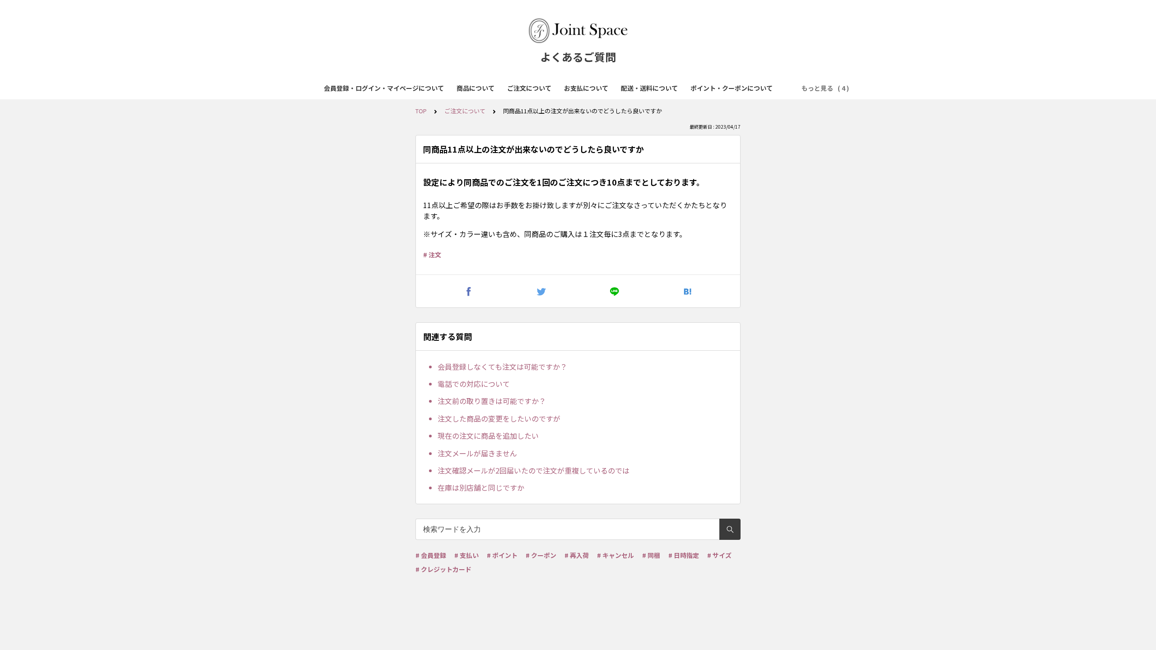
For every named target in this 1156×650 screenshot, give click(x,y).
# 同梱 (651, 555)
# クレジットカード (443, 569)
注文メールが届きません (477, 453)
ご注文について (529, 88)
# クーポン (541, 555)
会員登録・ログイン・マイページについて (384, 88)
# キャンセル (615, 555)
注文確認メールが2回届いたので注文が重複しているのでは (533, 470)
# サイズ (719, 555)
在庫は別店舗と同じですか (481, 487)
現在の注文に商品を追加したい (488, 435)
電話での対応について (474, 383)
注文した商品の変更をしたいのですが (499, 418)
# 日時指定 (683, 555)
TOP (421, 111)
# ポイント (502, 555)
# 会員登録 (430, 555)
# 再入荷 (576, 555)
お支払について (586, 88)
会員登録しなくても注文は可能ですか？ (502, 366)
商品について (475, 88)
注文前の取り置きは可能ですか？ (492, 400)
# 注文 (432, 254)
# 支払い (466, 555)
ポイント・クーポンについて (731, 88)
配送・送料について (649, 88)
